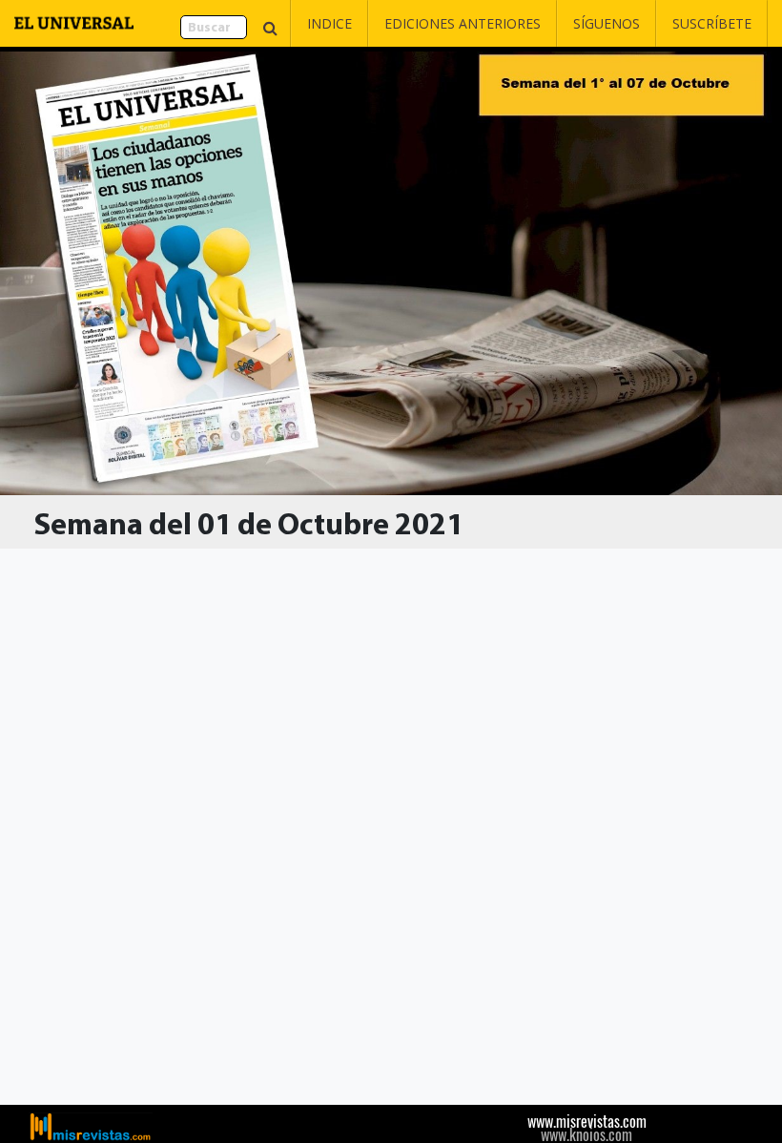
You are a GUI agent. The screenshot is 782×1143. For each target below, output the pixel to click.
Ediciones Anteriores (462, 23)
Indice (329, 23)
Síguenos (606, 23)
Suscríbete (711, 23)
